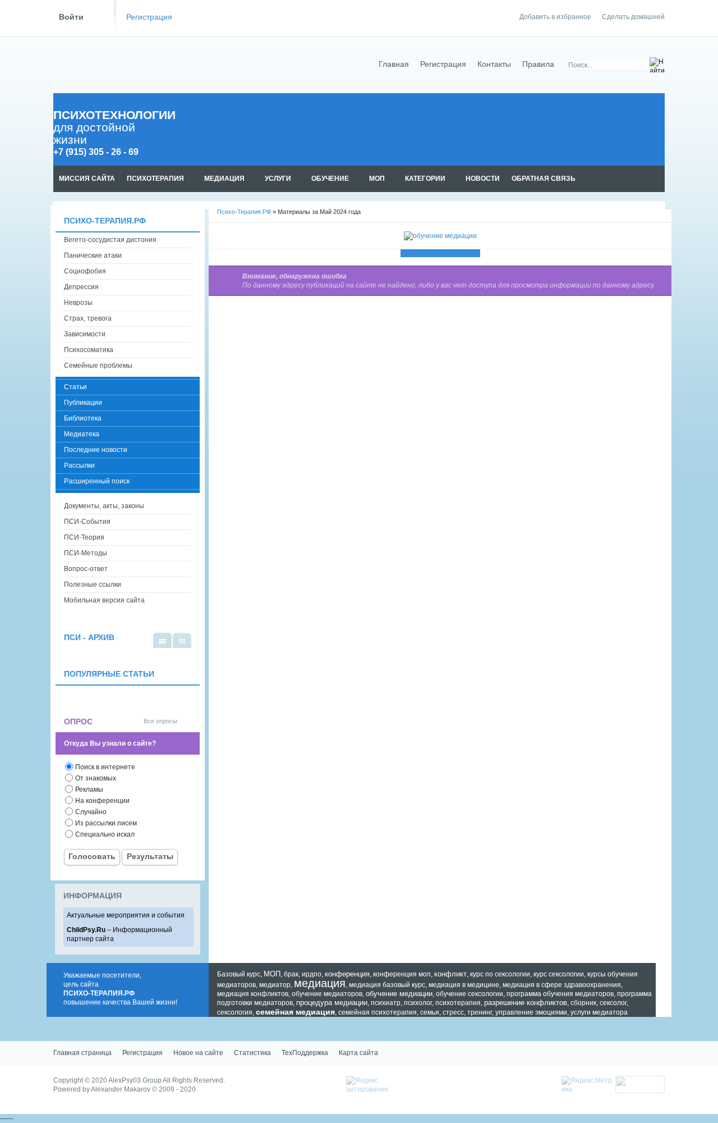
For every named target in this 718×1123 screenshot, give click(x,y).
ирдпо (311, 974)
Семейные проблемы (98, 365)
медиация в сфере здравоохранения (562, 985)
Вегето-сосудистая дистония (110, 240)
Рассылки (79, 465)
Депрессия (81, 287)
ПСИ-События (87, 522)
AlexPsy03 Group (135, 1080)
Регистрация (149, 17)
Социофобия (85, 271)
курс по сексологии (500, 974)
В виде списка (162, 640)
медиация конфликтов (252, 994)
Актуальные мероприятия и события (126, 915)
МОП (272, 974)
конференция (347, 974)
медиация (320, 983)
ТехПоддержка (305, 1053)
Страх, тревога (88, 318)
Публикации (83, 403)
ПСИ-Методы (85, 553)
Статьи (75, 387)
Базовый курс (238, 974)
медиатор (275, 985)
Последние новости (95, 450)
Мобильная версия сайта (104, 600)
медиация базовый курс (387, 985)
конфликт (450, 974)
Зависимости (84, 334)
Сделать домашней (633, 17)
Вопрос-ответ (86, 569)
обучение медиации (399, 993)
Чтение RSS (660, 179)
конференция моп (402, 974)
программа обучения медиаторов (560, 994)
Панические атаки (93, 255)
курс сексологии (558, 974)
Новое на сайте (198, 1053)
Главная (394, 64)
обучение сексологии (469, 994)
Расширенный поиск (97, 481)
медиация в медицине (464, 985)
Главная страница (82, 1053)
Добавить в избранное (555, 17)
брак (291, 974)
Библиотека (83, 418)
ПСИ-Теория (84, 537)
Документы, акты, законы (104, 506)
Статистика (252, 1053)
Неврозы (78, 303)
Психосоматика (88, 350)
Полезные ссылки (92, 584)
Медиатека (81, 434)
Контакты (494, 64)
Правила (538, 64)
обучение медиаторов (327, 994)
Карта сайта (358, 1053)
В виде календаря (182, 640)
